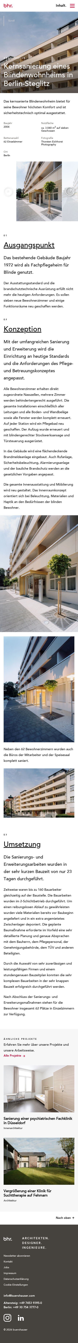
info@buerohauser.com (19, 1295)
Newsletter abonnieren (17, 1256)
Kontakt (8, 1262)
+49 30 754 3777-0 (25, 1307)
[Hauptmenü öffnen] (72, 6)
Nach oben (63, 1218)
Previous (8, 191)
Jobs (6, 1267)
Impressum (10, 1273)
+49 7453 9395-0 (30, 1303)
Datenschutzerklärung (16, 1279)
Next (70, 191)
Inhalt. (61, 6)
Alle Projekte (12, 1055)
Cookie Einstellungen (16, 1285)
